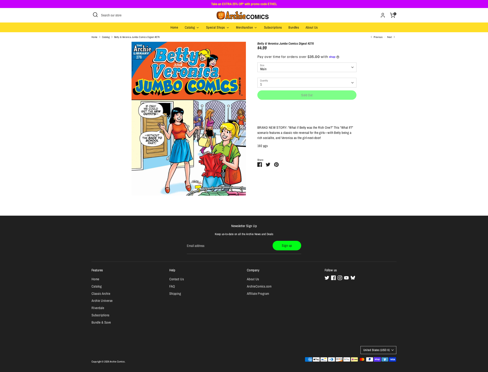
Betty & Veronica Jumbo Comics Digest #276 (137, 37)
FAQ (172, 286)
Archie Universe (102, 300)
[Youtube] (346, 278)
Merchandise (245, 27)
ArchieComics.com (259, 286)
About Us (312, 27)
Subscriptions (273, 27)
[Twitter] (327, 278)
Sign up (287, 245)
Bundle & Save (101, 322)
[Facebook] (333, 278)
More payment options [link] (307, 117)
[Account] (383, 15)
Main (263, 69)
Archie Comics (117, 361)
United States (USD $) (376, 350)
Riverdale (98, 307)
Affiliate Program (258, 293)
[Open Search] (95, 14)
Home (174, 27)
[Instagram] (340, 278)
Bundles (293, 27)
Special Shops (216, 27)
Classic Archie (101, 293)
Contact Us (176, 279)
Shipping (175, 293)
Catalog (190, 27)
